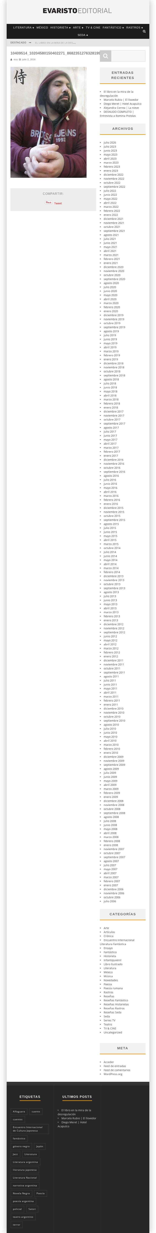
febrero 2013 (112, 616)
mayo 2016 (110, 488)
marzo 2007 (111, 877)
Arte (77, 27)
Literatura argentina (25, 1162)
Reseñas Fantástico (116, 1000)
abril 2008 (110, 833)
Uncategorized (113, 1032)
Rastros (133, 27)
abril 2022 (110, 203)
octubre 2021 (112, 227)
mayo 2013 (110, 604)
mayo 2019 (110, 343)
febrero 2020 (112, 307)
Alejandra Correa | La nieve (121, 108)
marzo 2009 (111, 789)
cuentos (18, 1119)
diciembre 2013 (113, 576)
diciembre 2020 (113, 267)
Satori (32, 1209)
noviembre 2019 (114, 319)
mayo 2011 (110, 688)
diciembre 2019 (113, 315)
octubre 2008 (112, 809)
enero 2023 (111, 170)
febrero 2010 (112, 749)
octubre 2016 (112, 467)
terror (16, 1224)
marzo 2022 (111, 207)
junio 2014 (110, 556)
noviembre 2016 (114, 463)
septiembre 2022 (114, 186)
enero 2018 (111, 407)
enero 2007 (111, 885)
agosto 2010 (111, 724)
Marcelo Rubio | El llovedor (121, 100)
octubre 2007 (112, 853)
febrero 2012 (112, 652)
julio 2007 (110, 865)
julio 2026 (110, 142)
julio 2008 (110, 821)
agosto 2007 (111, 861)
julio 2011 (110, 680)
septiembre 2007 (114, 857)
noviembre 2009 (114, 761)
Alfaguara (19, 1111)
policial (17, 1209)
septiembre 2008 (114, 813)
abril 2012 (110, 644)
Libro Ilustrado (113, 964)
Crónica (108, 936)
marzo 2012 (111, 648)
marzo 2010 (111, 744)
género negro (21, 1146)
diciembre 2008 (113, 801)
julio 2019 (110, 335)
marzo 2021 (111, 255)
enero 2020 (111, 311)
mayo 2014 (110, 560)
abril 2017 (110, 443)
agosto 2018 (111, 379)
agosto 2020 (111, 283)
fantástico (19, 1138)
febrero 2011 (112, 700)
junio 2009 (110, 777)
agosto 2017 (111, 427)
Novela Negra (21, 1193)
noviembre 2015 (114, 512)
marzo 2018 (111, 399)
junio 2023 (110, 150)
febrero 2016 (112, 500)
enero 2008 (111, 845)
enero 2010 (111, 753)
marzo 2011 (111, 696)
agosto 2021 (111, 235)
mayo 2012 (110, 640)
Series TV (109, 1020)
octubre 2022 (112, 182)
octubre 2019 (112, 323)
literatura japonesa (25, 1169)
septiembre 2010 (114, 720)
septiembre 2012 (114, 632)
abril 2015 (110, 540)
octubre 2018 (112, 371)
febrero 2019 (112, 355)
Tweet (58, 203)
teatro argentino (23, 1216)
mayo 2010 (110, 736)
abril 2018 (110, 395)
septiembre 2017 (114, 423)
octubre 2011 (112, 668)
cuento (36, 1111)
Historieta (59, 27)
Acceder (109, 1062)
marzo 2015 (111, 544)
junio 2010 (110, 732)
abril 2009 (110, 785)
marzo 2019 (111, 351)
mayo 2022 (110, 199)
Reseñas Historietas (116, 1004)
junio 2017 (110, 435)
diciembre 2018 (113, 363)
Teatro (108, 1024)
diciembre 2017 (113, 411)
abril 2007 (110, 873)
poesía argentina (23, 1201)
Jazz (15, 1154)
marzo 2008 (111, 837)
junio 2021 (110, 243)
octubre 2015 (112, 516)
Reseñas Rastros (114, 1008)
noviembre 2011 (114, 664)
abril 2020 (110, 299)
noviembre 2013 (114, 580)
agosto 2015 (111, 524)
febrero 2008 (112, 841)
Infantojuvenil (112, 960)
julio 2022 (110, 191)
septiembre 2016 (114, 472)
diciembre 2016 (113, 459)
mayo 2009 (110, 781)
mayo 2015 (110, 536)
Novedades (111, 980)
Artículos (109, 932)
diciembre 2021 (113, 219)
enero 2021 (111, 263)
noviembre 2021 (114, 223)
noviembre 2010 (114, 712)
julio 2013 (110, 596)
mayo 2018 (110, 391)
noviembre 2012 (114, 628)
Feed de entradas (115, 1066)
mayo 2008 (110, 829)
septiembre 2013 (114, 588)
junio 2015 (110, 532)
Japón (39, 1146)
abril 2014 (110, 564)
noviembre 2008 (114, 805)
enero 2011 (111, 704)
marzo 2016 (111, 496)
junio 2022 (110, 195)
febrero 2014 (112, 572)
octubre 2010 (112, 716)
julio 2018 (110, 383)
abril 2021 (110, 251)
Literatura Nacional (25, 1177)
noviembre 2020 (114, 271)
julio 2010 (110, 728)
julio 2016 (110, 480)
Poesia (108, 984)
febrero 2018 (112, 403)
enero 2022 (111, 215)
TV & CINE (93, 27)
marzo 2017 (111, 447)
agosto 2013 (111, 592)
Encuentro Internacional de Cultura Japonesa (28, 1129)
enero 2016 (111, 504)
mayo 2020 (110, 295)
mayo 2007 (110, 869)
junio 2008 (110, 825)
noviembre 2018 (114, 367)
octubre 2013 (112, 584)
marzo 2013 (111, 612)
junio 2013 (110, 600)
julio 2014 (110, 552)
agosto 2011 (111, 676)
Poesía (41, 1193)
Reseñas (109, 996)
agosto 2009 (111, 769)
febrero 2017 (112, 451)
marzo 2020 (111, 303)
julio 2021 (110, 239)
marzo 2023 (111, 162)
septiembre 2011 (114, 672)
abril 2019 (110, 347)
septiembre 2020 (114, 279)
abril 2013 (110, 608)
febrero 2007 (112, 881)
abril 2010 (110, 740)
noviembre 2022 (114, 178)
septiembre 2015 (114, 520)
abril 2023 (110, 158)
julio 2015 (110, 528)
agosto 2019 (111, 331)
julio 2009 (110, 773)
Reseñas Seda (112, 1012)
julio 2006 (110, 901)
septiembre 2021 (114, 231)
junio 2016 (110, 484)
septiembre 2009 (114, 765)
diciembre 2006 (113, 889)
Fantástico (112, 27)
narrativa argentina (25, 1185)
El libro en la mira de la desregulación (62, 43)
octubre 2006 (112, 897)
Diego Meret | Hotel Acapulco (122, 104)
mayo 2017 (110, 439)
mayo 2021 (110, 247)
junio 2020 (110, 291)
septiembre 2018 (114, 375)
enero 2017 (111, 455)
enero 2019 (111, 359)
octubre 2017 (112, 419)
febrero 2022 (112, 211)
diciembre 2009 (113, 757)
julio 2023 (110, 146)
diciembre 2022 (113, 174)
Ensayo (108, 948)
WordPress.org (113, 1074)
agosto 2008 (111, 817)
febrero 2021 (112, 259)
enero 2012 (111, 656)
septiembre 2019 (114, 327)
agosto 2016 (111, 476)
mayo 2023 (110, 154)
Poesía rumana (113, 988)
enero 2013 (111, 620)
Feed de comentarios (117, 1070)
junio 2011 (110, 684)
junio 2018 (110, 387)
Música (108, 976)
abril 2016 (110, 492)
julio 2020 (110, 287)
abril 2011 (110, 692)
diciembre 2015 (113, 508)
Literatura (22, 27)
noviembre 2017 (114, 415)
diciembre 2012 (113, 624)
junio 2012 (110, 636)
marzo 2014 (111, 568)
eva (16, 59)
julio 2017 (110, 431)
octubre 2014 (112, 548)
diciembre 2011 (113, 660)
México (42, 27)
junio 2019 (110, 339)
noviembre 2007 (114, 849)
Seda (81, 35)
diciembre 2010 (113, 708)
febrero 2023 (112, 166)
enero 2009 (111, 797)
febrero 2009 (112, 793)
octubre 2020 (112, 275)
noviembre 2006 (114, 893)
